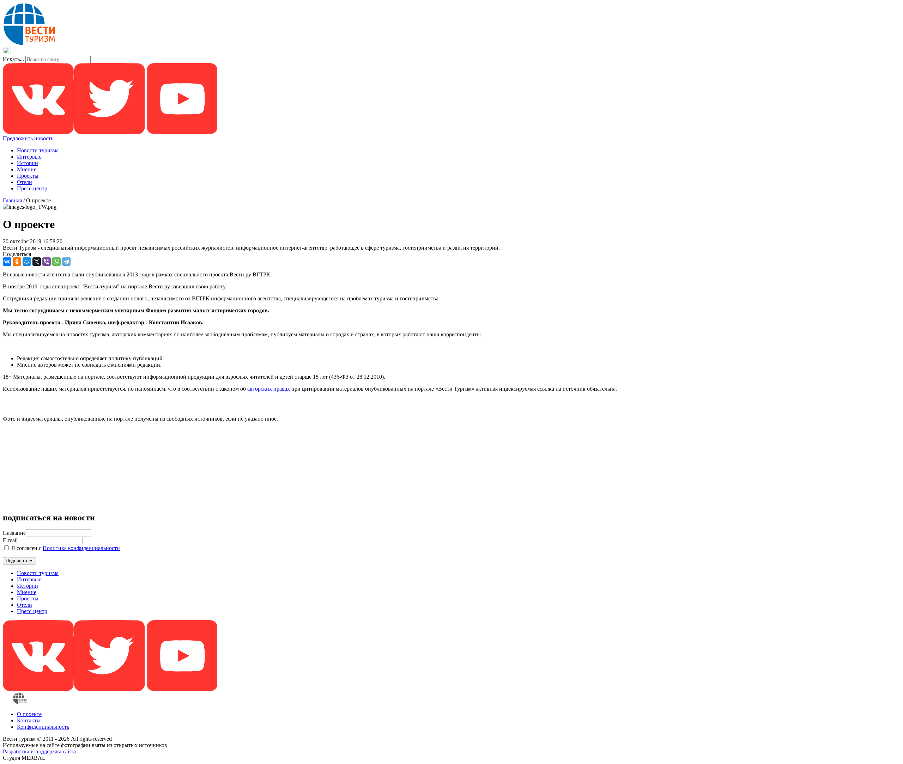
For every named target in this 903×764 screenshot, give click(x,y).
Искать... (13, 59)
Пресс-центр (32, 188)
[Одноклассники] (17, 261)
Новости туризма (38, 150)
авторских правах (268, 389)
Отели (24, 182)
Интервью (29, 157)
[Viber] (46, 261)
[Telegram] (66, 261)
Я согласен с (65, 548)
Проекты (27, 176)
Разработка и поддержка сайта (39, 751)
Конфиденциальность (43, 727)
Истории (27, 163)
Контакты (29, 720)
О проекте (29, 714)
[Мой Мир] (27, 261)
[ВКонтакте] (7, 261)
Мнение (26, 169)
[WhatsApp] (56, 261)
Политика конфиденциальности (81, 548)
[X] (36, 261)
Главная (12, 200)
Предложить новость (28, 138)
